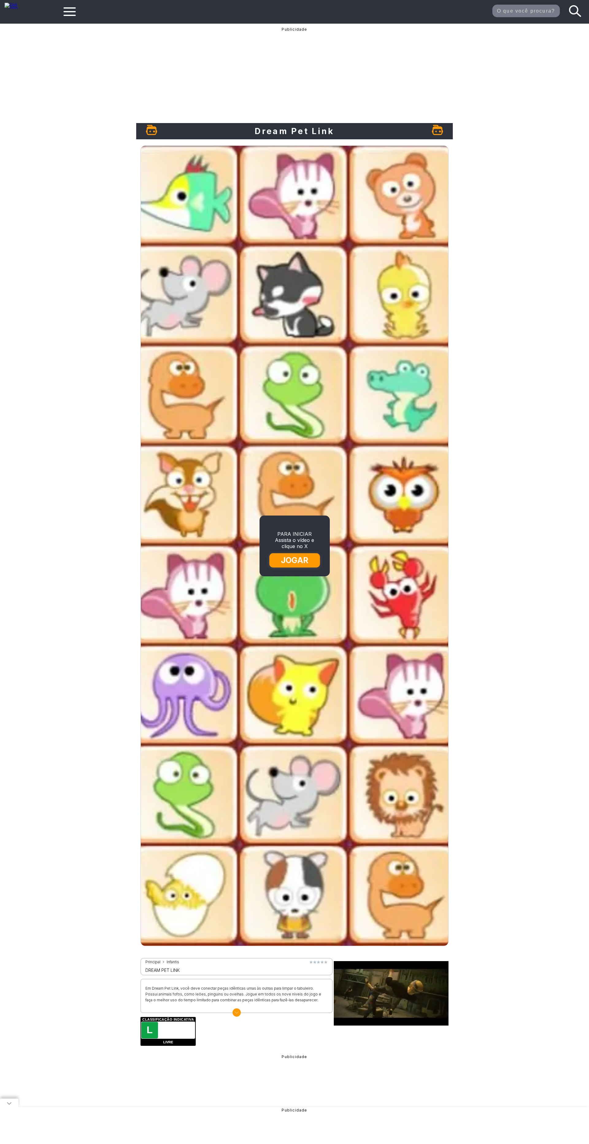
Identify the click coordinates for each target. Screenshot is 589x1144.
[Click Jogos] (15, 7)
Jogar (294, 560)
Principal (152, 962)
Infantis (173, 962)
